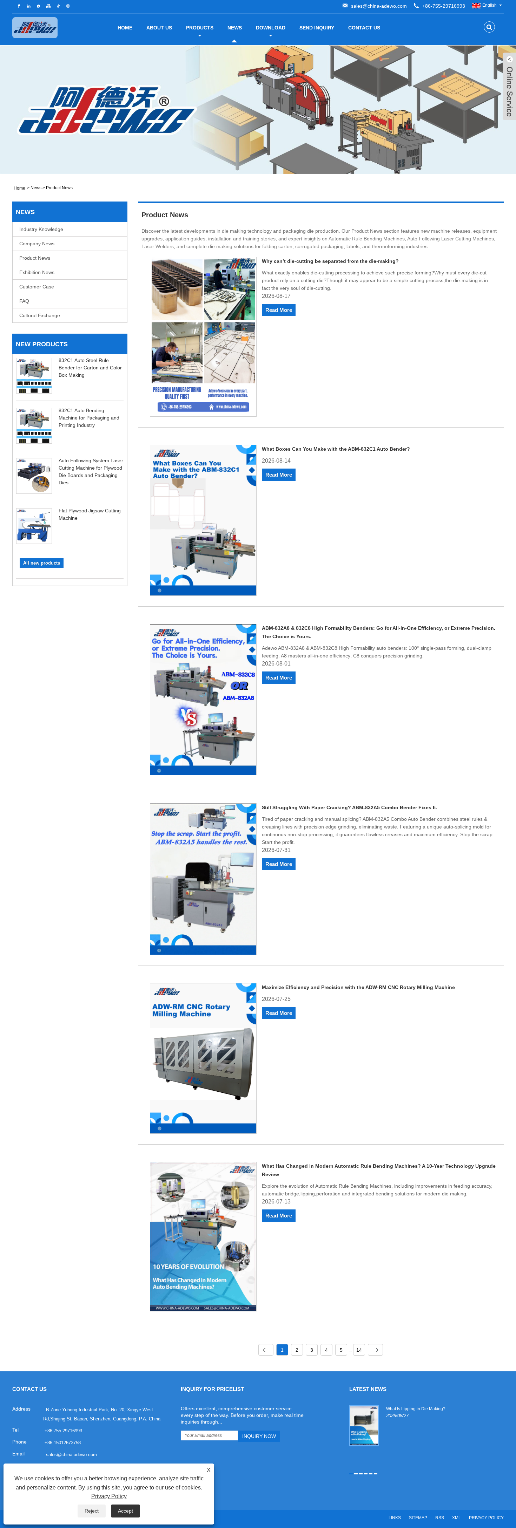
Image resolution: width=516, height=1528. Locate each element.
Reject (92, 1511)
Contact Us (364, 27)
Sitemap (418, 1517)
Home (125, 27)
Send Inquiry (316, 27)
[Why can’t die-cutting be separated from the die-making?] (203, 338)
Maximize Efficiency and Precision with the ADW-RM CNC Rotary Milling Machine (358, 987)
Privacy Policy (486, 1517)
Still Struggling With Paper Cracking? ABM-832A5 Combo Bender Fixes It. (349, 807)
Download (270, 27)
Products (199, 27)
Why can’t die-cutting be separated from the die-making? (330, 261)
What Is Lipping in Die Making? (415, 1408)
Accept (125, 1511)
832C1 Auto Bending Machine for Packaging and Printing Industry (89, 418)
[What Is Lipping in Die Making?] (364, 1425)
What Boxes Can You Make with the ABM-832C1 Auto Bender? (336, 449)
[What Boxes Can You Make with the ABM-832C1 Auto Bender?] (203, 521)
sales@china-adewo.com (379, 6)
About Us (159, 27)
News (234, 27)
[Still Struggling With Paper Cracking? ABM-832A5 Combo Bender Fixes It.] (203, 880)
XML (456, 1517)
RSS (439, 1517)
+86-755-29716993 (443, 6)
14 (359, 1350)
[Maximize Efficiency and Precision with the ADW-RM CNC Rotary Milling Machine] (203, 1059)
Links (395, 1517)
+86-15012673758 (63, 1442)
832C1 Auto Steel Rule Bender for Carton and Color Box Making (90, 367)
